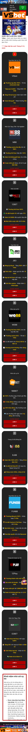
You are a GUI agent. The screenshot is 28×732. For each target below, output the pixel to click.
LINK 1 (15, 109)
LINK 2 (14, 113)
